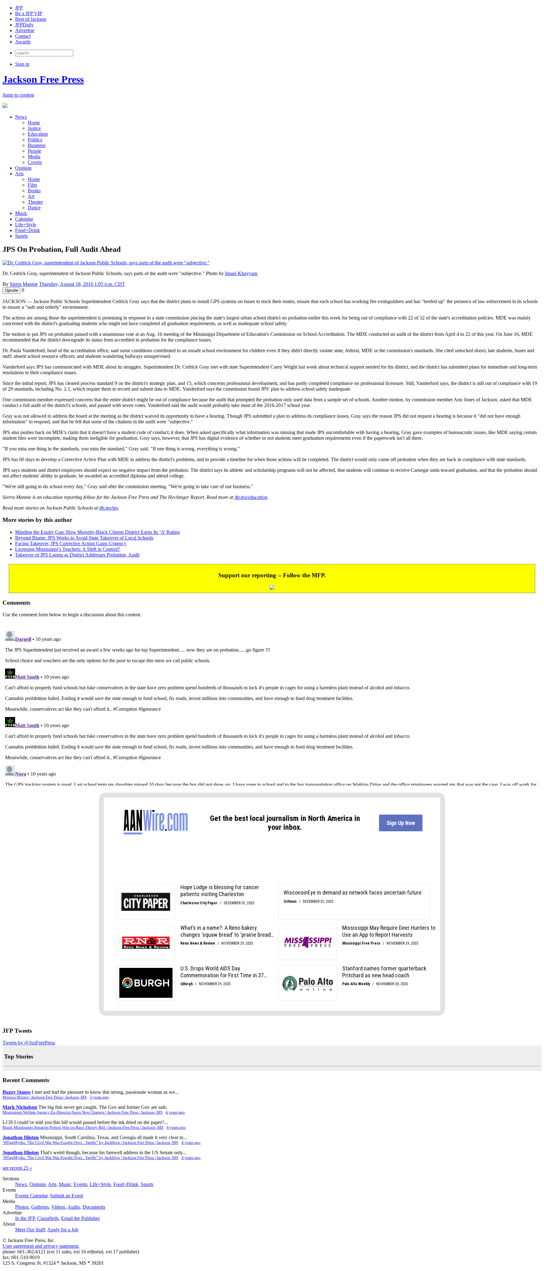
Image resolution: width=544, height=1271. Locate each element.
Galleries (40, 1207)
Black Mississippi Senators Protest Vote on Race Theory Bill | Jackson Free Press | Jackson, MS (83, 1127)
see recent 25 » (17, 1168)
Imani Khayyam (241, 273)
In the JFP (25, 1218)
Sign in (22, 64)
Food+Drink (27, 230)
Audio (73, 1207)
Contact (23, 36)
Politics (35, 139)
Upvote (11, 290)
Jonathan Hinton (21, 1137)
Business (36, 145)
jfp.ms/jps (108, 508)
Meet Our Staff (30, 1229)
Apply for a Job (62, 1229)
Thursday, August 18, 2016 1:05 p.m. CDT (82, 284)
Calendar (24, 219)
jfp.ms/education (251, 497)
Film (32, 185)
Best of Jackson (30, 19)
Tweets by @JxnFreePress (29, 1042)
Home (34, 122)
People (34, 151)
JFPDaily (24, 24)
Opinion (23, 168)
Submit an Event (66, 1195)
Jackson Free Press (43, 79)
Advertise (24, 30)
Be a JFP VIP (28, 13)
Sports (21, 236)
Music (21, 213)
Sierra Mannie (24, 284)
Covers (35, 162)
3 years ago (99, 1097)
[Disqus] (272, 707)
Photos (22, 1207)
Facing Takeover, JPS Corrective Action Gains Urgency (70, 543)
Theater (35, 202)
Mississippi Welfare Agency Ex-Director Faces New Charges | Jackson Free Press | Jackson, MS (82, 1112)
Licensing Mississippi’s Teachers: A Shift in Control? (67, 549)
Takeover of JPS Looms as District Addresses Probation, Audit (77, 554)
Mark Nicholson (20, 1107)
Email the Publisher (80, 1218)
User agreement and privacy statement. (41, 1246)
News (21, 117)
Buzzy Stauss (17, 1092)
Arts (19, 173)
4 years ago (175, 1112)
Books (34, 190)
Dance (34, 207)
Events (80, 1184)
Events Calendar (31, 1195)
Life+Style (25, 224)
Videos (58, 1207)
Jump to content (18, 95)
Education (38, 134)
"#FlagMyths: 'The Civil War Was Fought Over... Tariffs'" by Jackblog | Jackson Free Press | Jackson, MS (90, 1142)
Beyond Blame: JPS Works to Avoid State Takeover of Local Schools (84, 537)
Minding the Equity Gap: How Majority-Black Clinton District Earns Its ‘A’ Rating (97, 532)
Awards (23, 41)
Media (34, 156)
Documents (93, 1207)
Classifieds (48, 1218)
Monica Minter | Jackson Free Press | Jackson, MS (45, 1097)
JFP (19, 7)
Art (31, 196)
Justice (34, 128)
